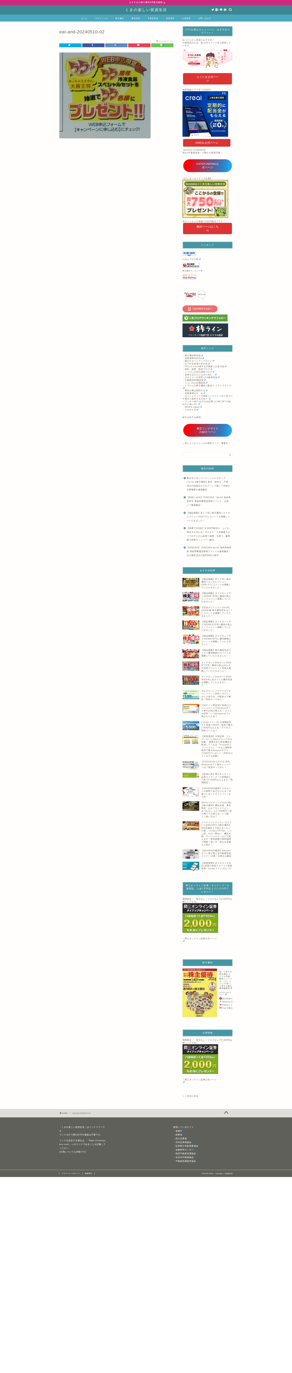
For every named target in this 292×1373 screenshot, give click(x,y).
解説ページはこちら (208, 228)
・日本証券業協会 (182, 1142)
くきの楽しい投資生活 (146, 9)
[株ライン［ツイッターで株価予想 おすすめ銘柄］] (207, 330)
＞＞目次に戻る (190, 1096)
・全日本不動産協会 (183, 1157)
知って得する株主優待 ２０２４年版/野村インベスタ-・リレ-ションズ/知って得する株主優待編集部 (225, 980)
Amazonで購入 (229, 1002)
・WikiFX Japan (191, 407)
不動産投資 (153, 18)
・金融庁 (177, 1131)
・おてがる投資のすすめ (195, 364)
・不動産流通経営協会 (184, 1161)
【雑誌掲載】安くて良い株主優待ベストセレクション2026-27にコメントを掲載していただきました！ (208, 517)
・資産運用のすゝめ (192, 393)
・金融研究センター (183, 1150)
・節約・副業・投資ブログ (196, 369)
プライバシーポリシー (71, 1173)
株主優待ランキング (191, 271)
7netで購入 (227, 1008)
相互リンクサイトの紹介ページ (208, 430)
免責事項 (88, 1173)
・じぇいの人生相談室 (193, 383)
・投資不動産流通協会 (184, 1153)
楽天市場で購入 (229, 999)
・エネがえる (189, 410)
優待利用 (136, 18)
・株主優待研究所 (191, 355)
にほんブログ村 (190, 259)
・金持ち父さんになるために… (198, 375)
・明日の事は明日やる (193, 390)
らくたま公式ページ (208, 78)
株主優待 (119, 18)
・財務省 (177, 1135)
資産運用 (170, 18)
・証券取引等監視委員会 (185, 1146)
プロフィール (101, 18)
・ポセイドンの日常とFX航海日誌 (199, 377)
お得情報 (186, 18)
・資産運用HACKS (192, 358)
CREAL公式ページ (206, 142)
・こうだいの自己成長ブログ (197, 372)
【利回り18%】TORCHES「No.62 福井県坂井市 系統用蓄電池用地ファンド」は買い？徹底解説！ (209, 501)
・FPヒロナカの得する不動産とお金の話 (203, 366)
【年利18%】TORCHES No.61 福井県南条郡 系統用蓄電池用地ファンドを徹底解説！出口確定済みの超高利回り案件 (209, 551)
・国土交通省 (180, 1138)
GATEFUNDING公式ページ (207, 165)
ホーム (84, 18)
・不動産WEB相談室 (193, 380)
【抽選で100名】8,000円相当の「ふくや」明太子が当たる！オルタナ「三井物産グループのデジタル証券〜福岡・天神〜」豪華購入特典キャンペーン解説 (209, 534)
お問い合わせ (204, 18)
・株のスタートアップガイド (197, 361)
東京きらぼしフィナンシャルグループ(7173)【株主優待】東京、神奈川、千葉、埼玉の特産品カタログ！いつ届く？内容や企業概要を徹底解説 (209, 484)
